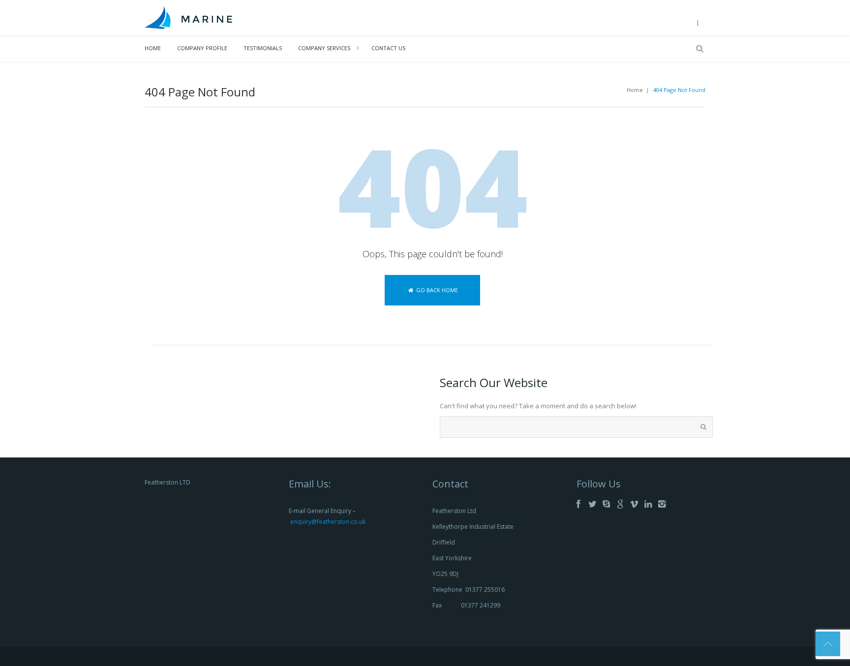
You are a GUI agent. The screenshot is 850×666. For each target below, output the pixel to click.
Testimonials (262, 48)
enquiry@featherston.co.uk (327, 521)
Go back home (436, 290)
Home (153, 48)
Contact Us (388, 48)
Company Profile (202, 48)
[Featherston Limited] (189, 16)
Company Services (324, 48)
